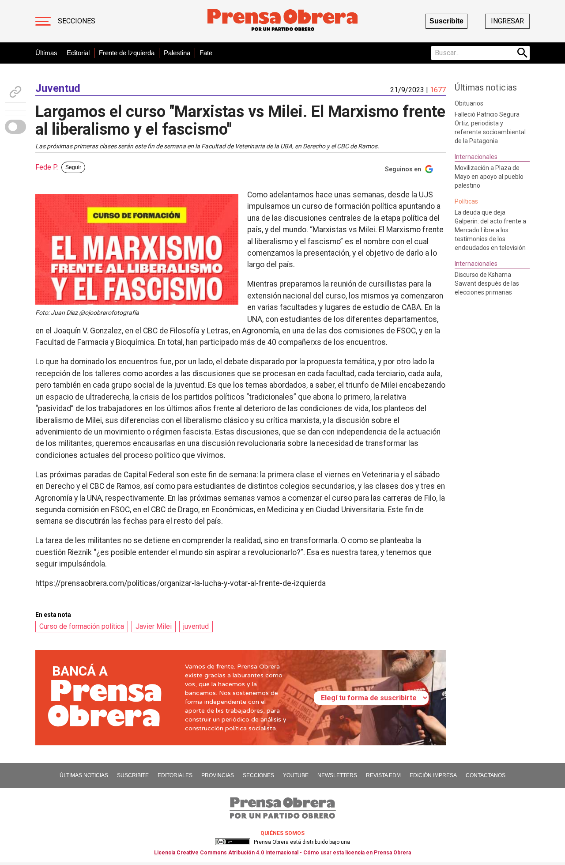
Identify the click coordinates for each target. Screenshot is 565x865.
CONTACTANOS (485, 775)
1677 (438, 90)
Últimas (46, 53)
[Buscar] (523, 53)
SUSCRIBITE (133, 775)
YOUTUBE (296, 775)
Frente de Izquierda (126, 53)
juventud (196, 626)
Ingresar (507, 21)
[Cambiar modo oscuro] (15, 127)
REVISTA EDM (383, 775)
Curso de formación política (81, 626)
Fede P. (46, 167)
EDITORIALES (175, 775)
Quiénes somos (282, 833)
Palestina (177, 53)
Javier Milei (154, 626)
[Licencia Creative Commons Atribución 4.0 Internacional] (232, 842)
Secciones (76, 21)
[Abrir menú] (43, 21)
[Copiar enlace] (15, 92)
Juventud (57, 88)
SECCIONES (258, 775)
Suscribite (446, 21)
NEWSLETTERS (337, 775)
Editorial (78, 53)
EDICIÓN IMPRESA (433, 775)
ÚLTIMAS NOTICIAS (84, 775)
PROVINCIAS (217, 775)
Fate (206, 53)
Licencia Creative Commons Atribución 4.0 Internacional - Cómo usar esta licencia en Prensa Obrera (282, 853)
